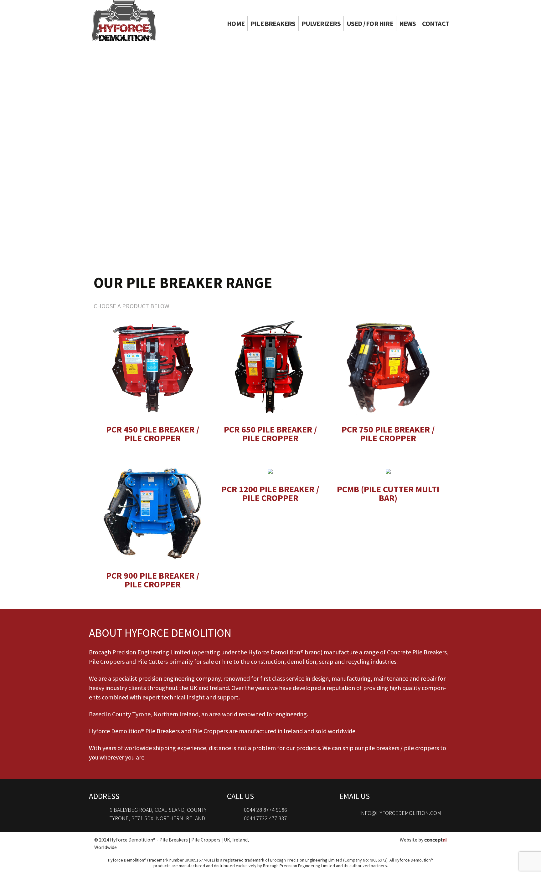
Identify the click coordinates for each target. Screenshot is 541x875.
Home (236, 23)
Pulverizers (321, 23)
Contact (435, 23)
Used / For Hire (370, 23)
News (407, 23)
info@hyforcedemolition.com (400, 812)
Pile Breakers (273, 23)
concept (435, 839)
